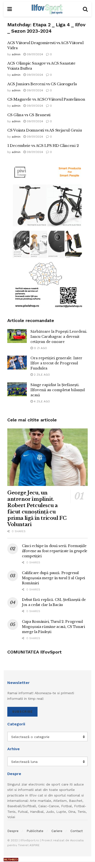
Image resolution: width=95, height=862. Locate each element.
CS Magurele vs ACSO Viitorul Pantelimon (46, 99)
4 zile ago (41, 401)
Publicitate (35, 831)
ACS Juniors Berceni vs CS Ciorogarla (42, 84)
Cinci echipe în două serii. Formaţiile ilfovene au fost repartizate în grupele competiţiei (54, 551)
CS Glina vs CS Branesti (28, 115)
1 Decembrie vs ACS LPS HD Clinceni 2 (43, 145)
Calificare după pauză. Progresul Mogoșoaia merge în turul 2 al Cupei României (53, 578)
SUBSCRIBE (22, 711)
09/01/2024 (34, 54)
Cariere (56, 831)
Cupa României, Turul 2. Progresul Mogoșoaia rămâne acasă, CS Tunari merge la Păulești (53, 626)
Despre (13, 831)
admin (16, 54)
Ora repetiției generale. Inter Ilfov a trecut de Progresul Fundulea (56, 363)
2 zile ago (41, 374)
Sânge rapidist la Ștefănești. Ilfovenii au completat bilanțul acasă (57, 390)
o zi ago (40, 348)
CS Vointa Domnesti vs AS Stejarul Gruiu (44, 130)
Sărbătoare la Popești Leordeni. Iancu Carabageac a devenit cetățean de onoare (58, 336)
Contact (76, 831)
